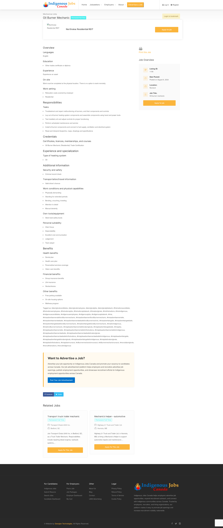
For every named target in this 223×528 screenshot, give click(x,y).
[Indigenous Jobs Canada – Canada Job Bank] (59, 6)
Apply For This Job (65, 450)
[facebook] (172, 523)
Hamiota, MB (102, 428)
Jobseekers (95, 4)
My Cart (69, 499)
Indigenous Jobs (50, 488)
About (121, 4)
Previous (76, 434)
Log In (166, 5)
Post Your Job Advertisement (61, 380)
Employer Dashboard (74, 495)
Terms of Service (118, 495)
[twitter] (175, 523)
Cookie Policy (116, 499)
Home (84, 4)
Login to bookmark (171, 16)
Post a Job (70, 488)
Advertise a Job (135, 4)
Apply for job (167, 30)
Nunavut (153, 88)
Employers (109, 4)
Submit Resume (50, 492)
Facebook (49, 394)
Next (142, 434)
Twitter (60, 394)
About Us (92, 488)
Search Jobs (48, 495)
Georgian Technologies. (64, 523)
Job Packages (72, 492)
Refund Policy (117, 492)
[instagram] (179, 523)
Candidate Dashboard (52, 499)
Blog (90, 492)
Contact (92, 495)
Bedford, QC (55, 428)
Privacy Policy (117, 488)
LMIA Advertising (95, 499)
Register (175, 5)
